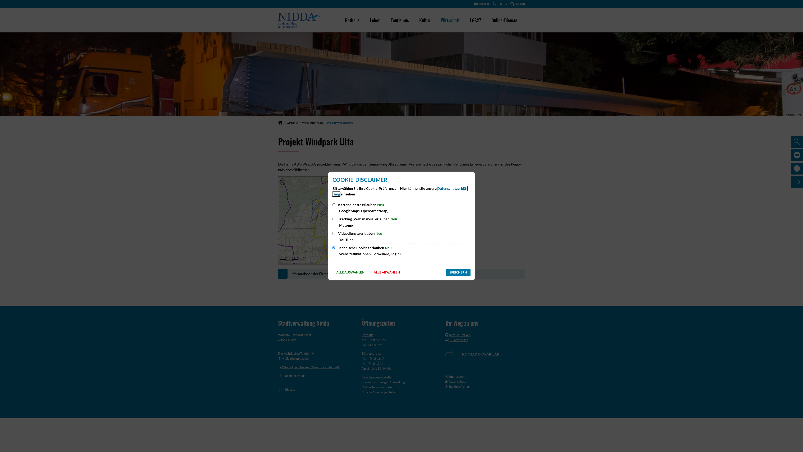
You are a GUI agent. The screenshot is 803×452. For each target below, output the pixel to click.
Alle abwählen (387, 272)
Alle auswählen (350, 272)
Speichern (458, 272)
